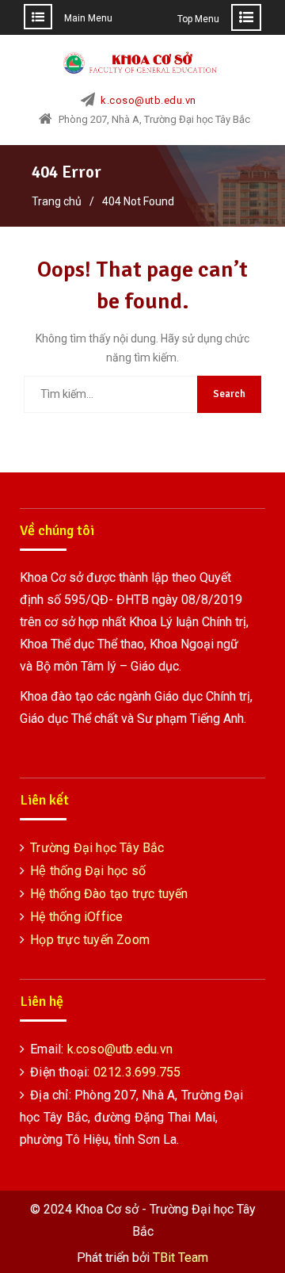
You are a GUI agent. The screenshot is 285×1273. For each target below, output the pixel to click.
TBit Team (180, 1257)
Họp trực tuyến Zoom (90, 939)
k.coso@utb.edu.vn (148, 101)
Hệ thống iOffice (76, 916)
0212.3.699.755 (137, 1072)
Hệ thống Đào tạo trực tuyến (109, 893)
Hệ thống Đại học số (88, 870)
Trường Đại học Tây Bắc (97, 847)
